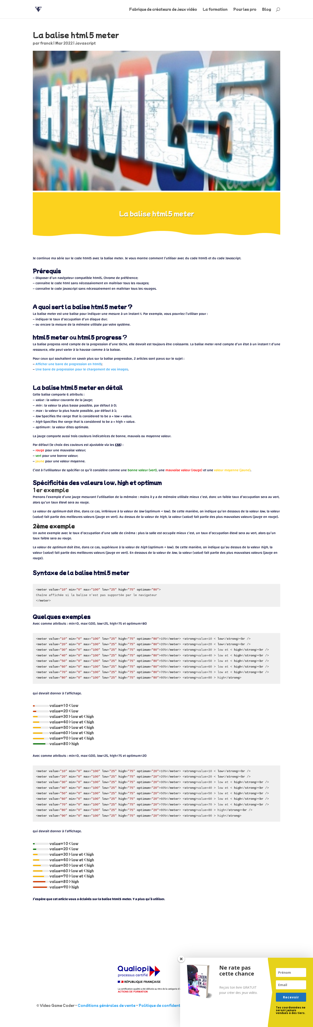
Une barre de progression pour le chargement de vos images (82, 369)
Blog (266, 9)
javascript (85, 43)
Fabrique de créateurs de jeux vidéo (163, 9)
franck (46, 43)
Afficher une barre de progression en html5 (69, 364)
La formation (215, 9)
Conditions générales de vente (106, 1005)
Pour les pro (244, 9)
